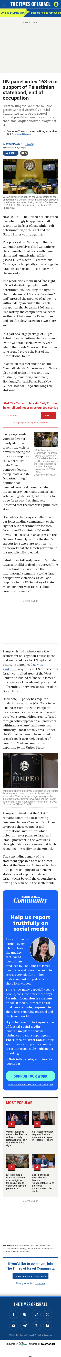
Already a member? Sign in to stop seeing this (30, 1084)
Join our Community (12, 12)
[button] (56, 4)
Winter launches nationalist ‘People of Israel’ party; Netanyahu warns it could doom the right (16, 1138)
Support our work (30, 1075)
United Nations (43, 1245)
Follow (29, 144)
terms (45, 423)
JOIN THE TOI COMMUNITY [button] (30, 1276)
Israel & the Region (24, 1245)
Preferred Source (21, 134)
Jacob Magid (13, 144)
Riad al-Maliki (48, 1248)
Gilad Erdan (34, 1248)
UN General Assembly (15, 1248)
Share (12, 153)
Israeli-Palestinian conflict (17, 1251)
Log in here (40, 1283)
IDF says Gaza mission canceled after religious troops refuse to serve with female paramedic (16, 1181)
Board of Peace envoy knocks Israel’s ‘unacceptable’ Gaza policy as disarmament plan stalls (43, 1182)
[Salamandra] (48, 1344)
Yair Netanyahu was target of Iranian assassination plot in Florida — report (43, 1135)
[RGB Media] (23, 1343)
